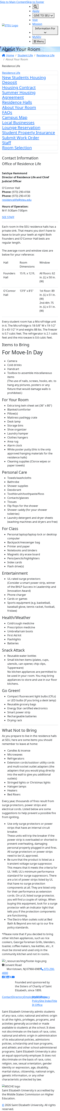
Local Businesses (18, 122)
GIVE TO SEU (42, 15)
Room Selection (17, 147)
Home (10, 55)
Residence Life (45, 55)
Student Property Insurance (28, 132)
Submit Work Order (20, 137)
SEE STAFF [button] (8, 217)
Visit (35, 20)
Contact (7, 997)
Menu (40, 41)
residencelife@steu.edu (17, 200)
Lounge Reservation (21, 127)
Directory (18, 997)
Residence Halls (17, 102)
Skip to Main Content (13, 2)
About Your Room (19, 107)
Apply (35, 11)
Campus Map (14, 117)
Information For (45, 28)
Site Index (45, 1001)
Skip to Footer (35, 2)
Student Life (25, 55)
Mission (37, 24)
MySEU (36, 37)
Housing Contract (19, 87)
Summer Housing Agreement (19, 95)
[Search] (35, 6)
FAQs (7, 112)
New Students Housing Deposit (24, 80)
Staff (6, 142)
